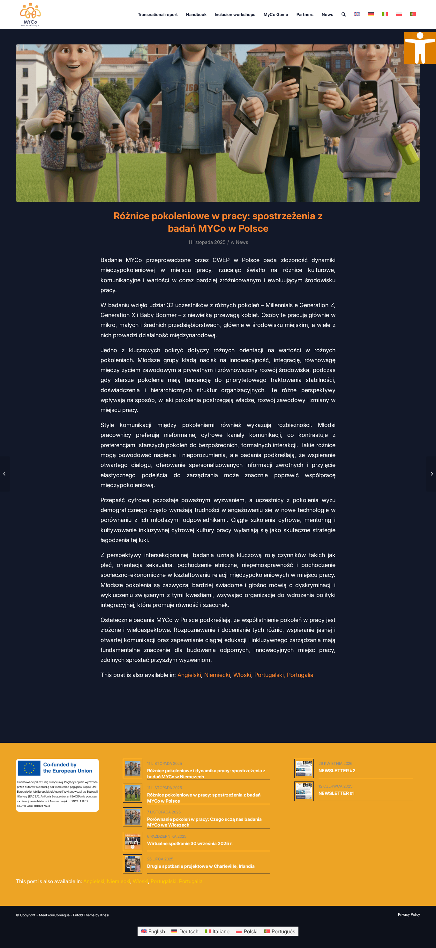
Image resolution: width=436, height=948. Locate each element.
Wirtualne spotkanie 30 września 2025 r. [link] (190, 843)
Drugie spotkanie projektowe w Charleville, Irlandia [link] (201, 866)
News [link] (242, 242)
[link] (407, 35)
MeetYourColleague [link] (54, 915)
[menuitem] (158, 14)
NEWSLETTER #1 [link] (337, 793)
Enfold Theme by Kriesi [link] (91, 915)
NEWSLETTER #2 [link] (337, 770)
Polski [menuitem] (251, 931)
